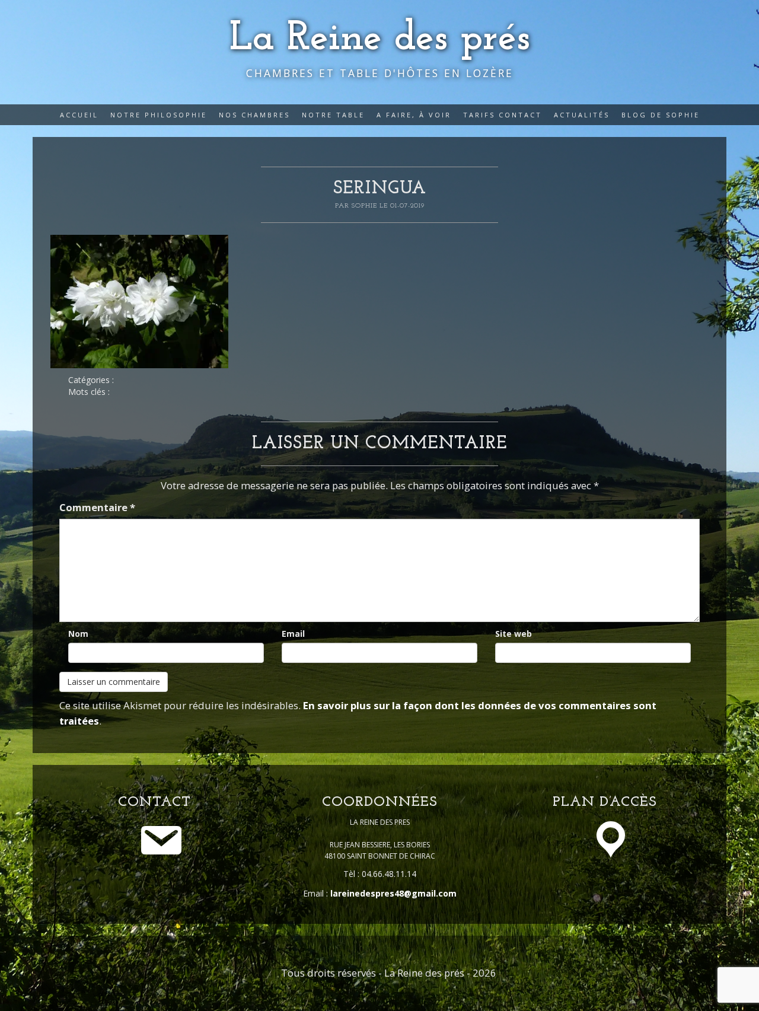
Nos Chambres (254, 114)
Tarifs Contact (502, 114)
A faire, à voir (414, 114)
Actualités (582, 114)
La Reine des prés (379, 39)
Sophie (366, 205)
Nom (78, 633)
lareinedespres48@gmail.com (393, 893)
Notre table (333, 114)
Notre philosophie (158, 114)
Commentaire (97, 507)
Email (293, 633)
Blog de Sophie (660, 114)
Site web (513, 633)
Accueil (79, 114)
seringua (379, 189)
